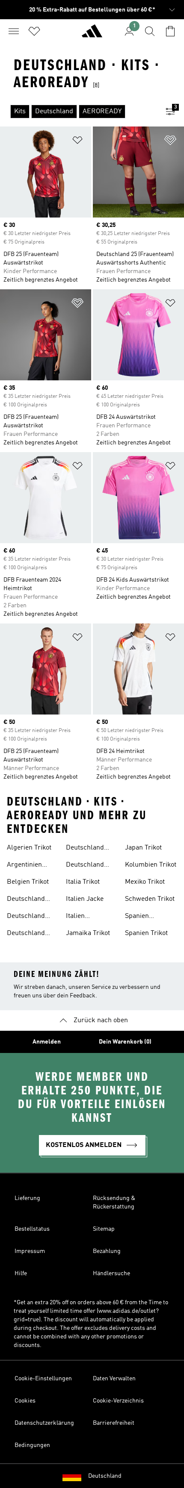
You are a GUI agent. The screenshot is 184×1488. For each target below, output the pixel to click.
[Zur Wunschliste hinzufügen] (77, 141)
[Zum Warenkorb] (170, 31)
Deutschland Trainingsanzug (30, 917)
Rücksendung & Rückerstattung (114, 1202)
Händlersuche (111, 1273)
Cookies (25, 1401)
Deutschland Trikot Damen (86, 848)
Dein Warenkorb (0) (125, 1042)
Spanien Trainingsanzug (148, 917)
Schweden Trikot (150, 899)
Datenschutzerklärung (44, 1423)
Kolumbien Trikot (150, 865)
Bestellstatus (32, 1229)
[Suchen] (149, 31)
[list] (78, 111)
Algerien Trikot (29, 847)
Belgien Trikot (28, 882)
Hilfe (21, 1273)
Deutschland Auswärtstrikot (29, 900)
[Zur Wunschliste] (34, 31)
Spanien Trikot (146, 933)
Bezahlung (107, 1251)
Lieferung (27, 1198)
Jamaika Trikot (88, 933)
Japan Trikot (143, 847)
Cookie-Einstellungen (43, 1379)
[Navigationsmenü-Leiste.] (13, 31)
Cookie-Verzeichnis (118, 1401)
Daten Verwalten (114, 1379)
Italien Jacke (85, 899)
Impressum (30, 1251)
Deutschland (105, 1476)
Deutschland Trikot (26, 934)
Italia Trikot (83, 882)
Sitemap (104, 1229)
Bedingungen (32, 1445)
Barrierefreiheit (113, 1423)
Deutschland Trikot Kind (85, 866)
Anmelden (47, 1042)
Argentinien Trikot (24, 866)
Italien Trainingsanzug (89, 917)
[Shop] (92, 34)
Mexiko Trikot (145, 882)
